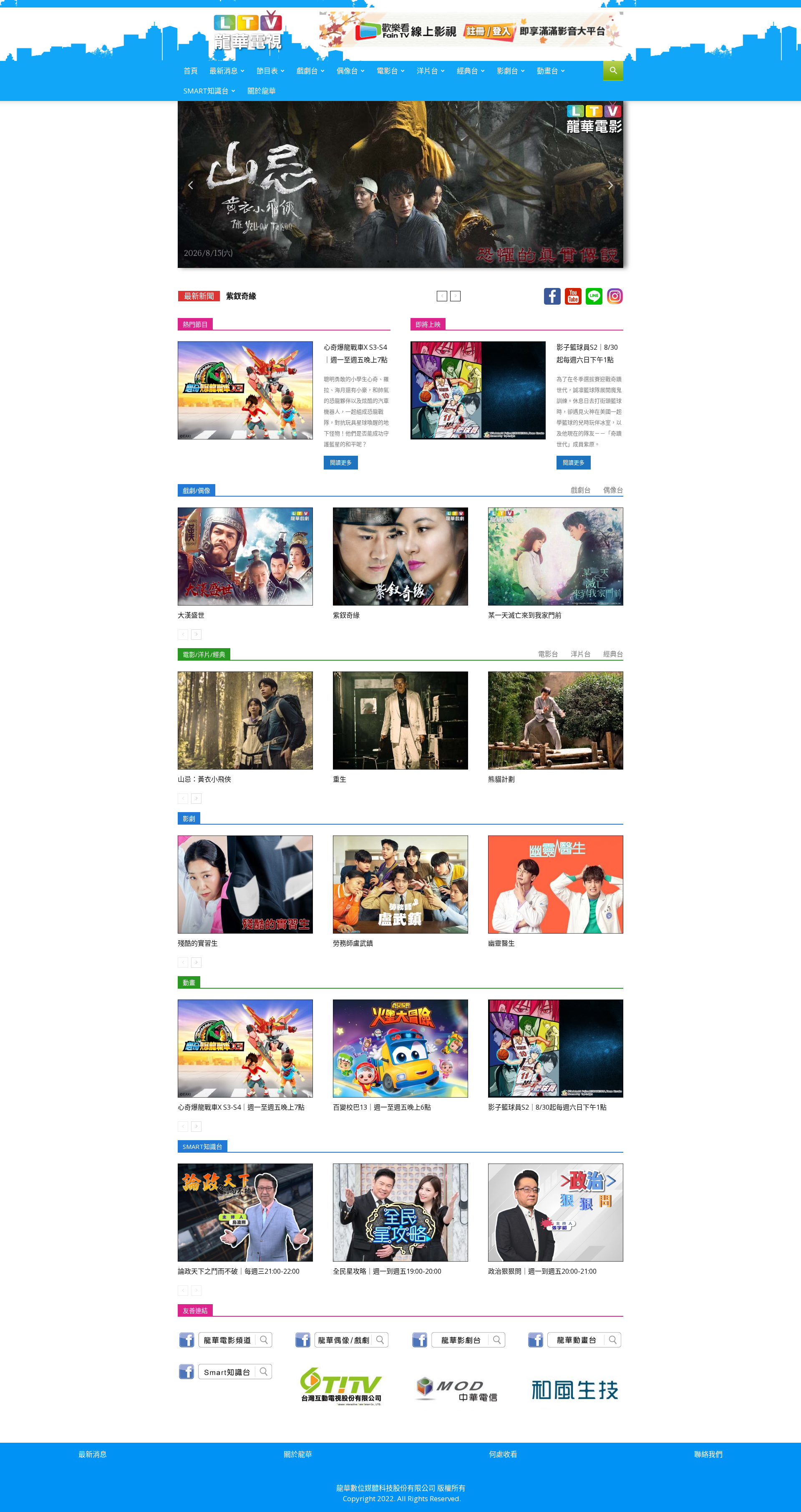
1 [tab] (371, 261)
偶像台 (347, 71)
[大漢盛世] (245, 556)
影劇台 (507, 71)
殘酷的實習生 (198, 943)
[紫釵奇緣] (400, 556)
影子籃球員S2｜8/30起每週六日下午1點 (547, 1107)
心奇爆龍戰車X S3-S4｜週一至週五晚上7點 (241, 1107)
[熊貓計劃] (555, 720)
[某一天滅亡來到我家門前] (555, 556)
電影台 (387, 71)
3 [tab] (388, 261)
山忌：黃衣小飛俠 (204, 779)
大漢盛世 (191, 615)
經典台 (467, 71)
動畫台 (547, 71)
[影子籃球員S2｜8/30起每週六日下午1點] (478, 390)
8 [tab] (430, 261)
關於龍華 (261, 91)
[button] (613, 72)
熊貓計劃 (501, 779)
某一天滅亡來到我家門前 (525, 615)
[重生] (400, 720)
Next (611, 184)
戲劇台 (307, 71)
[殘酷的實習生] (245, 885)
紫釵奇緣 (241, 296)
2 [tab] (379, 261)
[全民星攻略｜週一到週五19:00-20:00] (400, 1213)
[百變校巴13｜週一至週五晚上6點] (400, 1049)
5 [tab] (404, 261)
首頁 (191, 71)
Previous (190, 184)
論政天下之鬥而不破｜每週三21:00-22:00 (239, 1271)
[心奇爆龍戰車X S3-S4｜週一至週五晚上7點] (245, 390)
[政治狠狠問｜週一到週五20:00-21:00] (555, 1213)
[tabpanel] (400, 184)
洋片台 (427, 71)
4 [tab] (396, 261)
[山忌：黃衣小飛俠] (245, 720)
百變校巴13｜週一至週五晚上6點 (382, 1107)
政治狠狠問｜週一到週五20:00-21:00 (542, 1271)
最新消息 (223, 71)
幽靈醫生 (501, 943)
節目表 (267, 71)
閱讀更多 (341, 462)
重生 (339, 779)
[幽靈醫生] (555, 885)
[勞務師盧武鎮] (400, 885)
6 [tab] (413, 261)
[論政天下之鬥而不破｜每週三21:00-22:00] (245, 1213)
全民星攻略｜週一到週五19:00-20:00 (387, 1271)
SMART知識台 (206, 91)
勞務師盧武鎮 (353, 943)
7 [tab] (421, 261)
